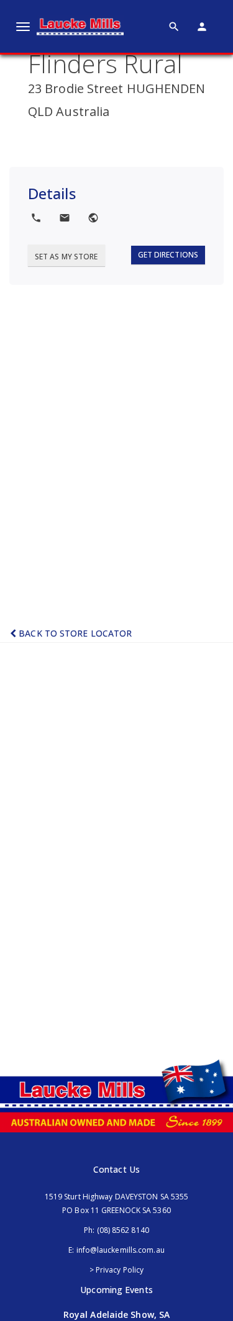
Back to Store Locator (74, 633)
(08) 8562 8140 (123, 1230)
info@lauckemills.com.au (120, 1250)
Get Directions (168, 254)
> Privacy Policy (116, 1270)
